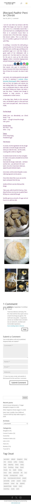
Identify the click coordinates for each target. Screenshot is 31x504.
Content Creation (8, 433)
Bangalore (6, 430)
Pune (4, 444)
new (5, 478)
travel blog (6, 489)
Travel (5, 449)
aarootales (6, 459)
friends (5, 470)
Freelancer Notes (8, 438)
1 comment (15, 18)
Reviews (5, 446)
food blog (10, 467)
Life (4, 441)
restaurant (6, 483)
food (5, 467)
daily (5, 464)
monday (6, 475)
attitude (13, 459)
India (10, 472)
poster (13, 481)
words (12, 489)
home (5, 472)
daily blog (10, 464)
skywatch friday (7, 486)
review (12, 483)
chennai (10, 462)
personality (6, 481)
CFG (5, 462)
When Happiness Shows (9, 410)
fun (10, 470)
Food (4, 436)
